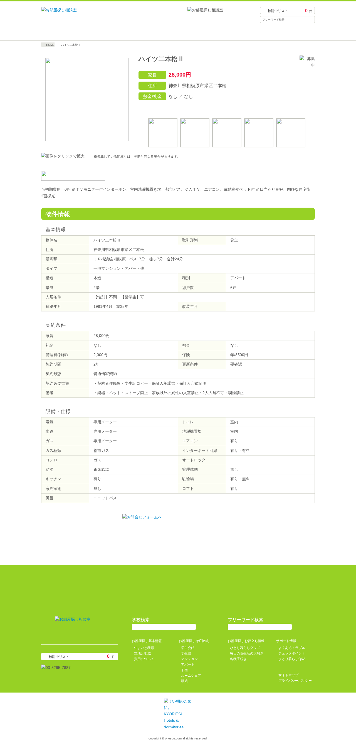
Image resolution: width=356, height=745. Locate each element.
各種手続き (238, 659)
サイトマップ (288, 675)
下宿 (184, 670)
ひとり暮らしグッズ (245, 648)
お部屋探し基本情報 (75, 32)
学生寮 (186, 653)
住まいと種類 (144, 648)
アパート (187, 664)
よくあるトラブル (291, 648)
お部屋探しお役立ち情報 (212, 32)
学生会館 (187, 648)
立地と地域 (142, 653)
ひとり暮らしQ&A (291, 659)
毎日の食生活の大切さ (246, 653)
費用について (144, 659)
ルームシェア (191, 676)
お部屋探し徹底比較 (144, 32)
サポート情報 (280, 32)
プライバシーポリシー (295, 681)
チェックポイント (291, 653)
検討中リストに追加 (284, 108)
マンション (189, 659)
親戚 (184, 681)
